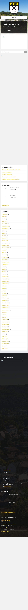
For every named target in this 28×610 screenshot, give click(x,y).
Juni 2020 (4, 334)
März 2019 (4, 348)
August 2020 (4, 331)
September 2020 (5, 329)
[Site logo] (14, 13)
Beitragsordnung (5, 520)
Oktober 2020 (5, 326)
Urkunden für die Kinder (7, 174)
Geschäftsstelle (7, 470)
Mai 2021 (4, 315)
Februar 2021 (5, 319)
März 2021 (4, 317)
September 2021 (5, 310)
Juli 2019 (4, 346)
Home (4, 30)
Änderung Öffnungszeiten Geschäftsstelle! (11, 169)
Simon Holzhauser (14, 187)
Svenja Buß (12, 195)
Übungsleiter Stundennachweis (8, 524)
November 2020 (5, 324)
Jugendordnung (5, 527)
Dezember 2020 (5, 322)
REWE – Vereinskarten (6, 172)
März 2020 (4, 336)
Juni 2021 (4, 312)
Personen (9, 30)
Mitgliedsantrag (5, 531)
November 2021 (5, 305)
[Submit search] (25, 52)
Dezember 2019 (5, 341)
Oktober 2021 (5, 307)
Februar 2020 (5, 338)
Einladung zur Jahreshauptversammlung (10, 179)
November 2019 (5, 343)
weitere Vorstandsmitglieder (8, 512)
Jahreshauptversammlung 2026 (9, 177)
